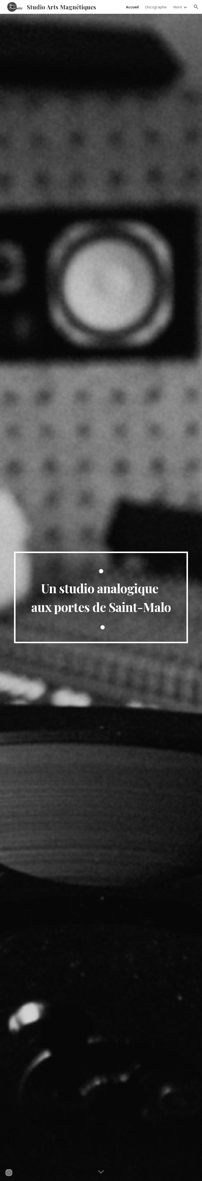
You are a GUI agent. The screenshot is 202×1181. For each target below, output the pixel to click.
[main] (101, 597)
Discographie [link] (156, 6)
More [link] (177, 6)
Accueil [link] (132, 6)
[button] (196, 7)
